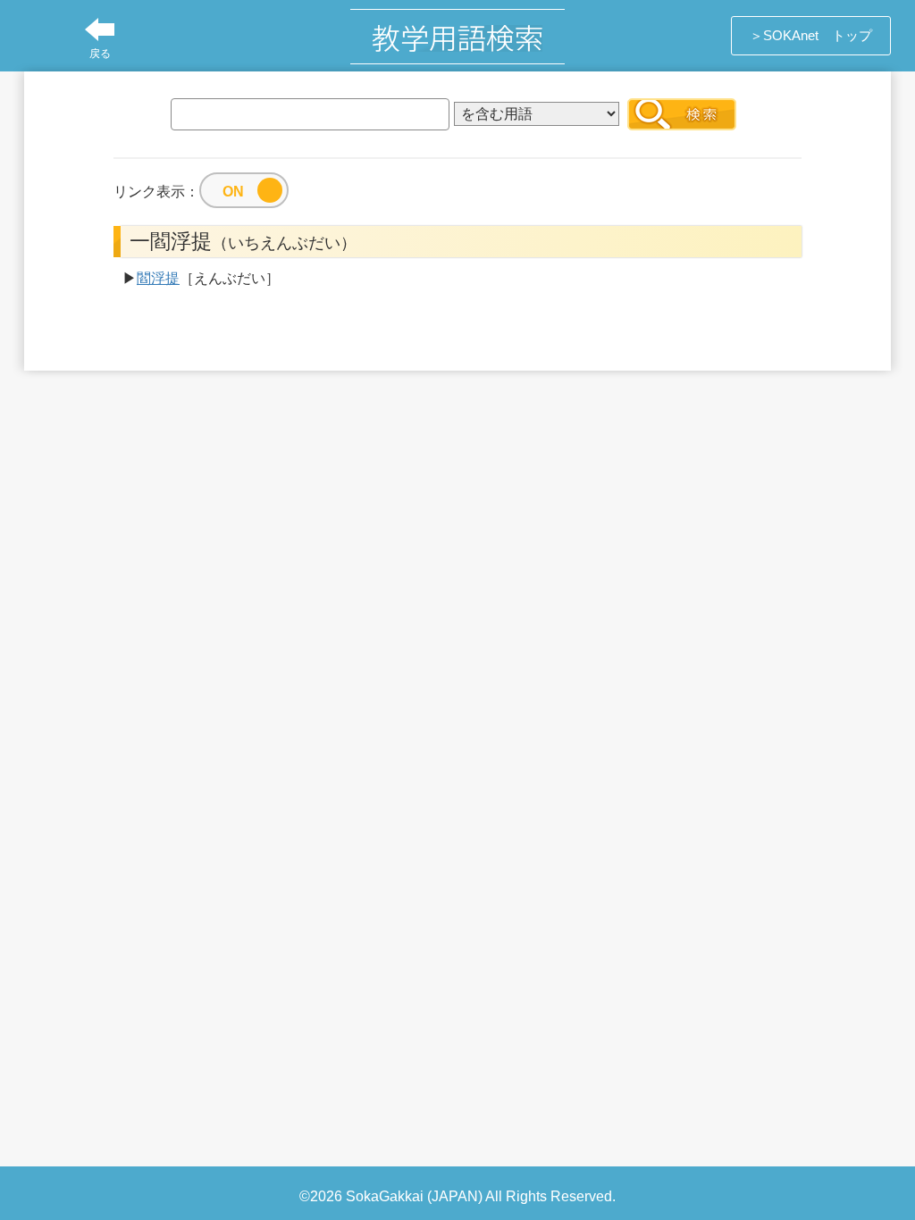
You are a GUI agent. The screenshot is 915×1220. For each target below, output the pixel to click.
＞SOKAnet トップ (811, 35)
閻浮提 (158, 278)
